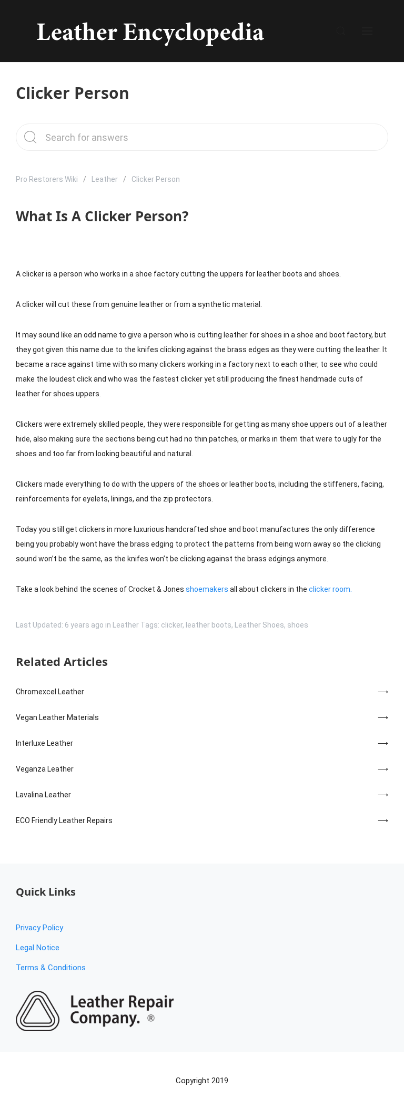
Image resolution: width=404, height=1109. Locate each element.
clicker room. (330, 589)
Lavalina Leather (43, 794)
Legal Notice (37, 947)
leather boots (208, 625)
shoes (297, 625)
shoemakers (207, 589)
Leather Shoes (259, 625)
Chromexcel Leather (50, 691)
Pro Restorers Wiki (47, 179)
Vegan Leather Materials (57, 717)
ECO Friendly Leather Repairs (64, 820)
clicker (172, 625)
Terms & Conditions (51, 967)
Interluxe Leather (44, 743)
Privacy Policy (39, 927)
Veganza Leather (45, 769)
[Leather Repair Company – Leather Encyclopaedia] (148, 31)
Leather (105, 179)
